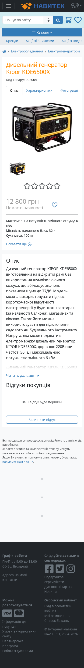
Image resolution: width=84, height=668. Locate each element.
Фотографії (69, 90)
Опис (14, 90)
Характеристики (39, 90)
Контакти (9, 580)
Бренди (12, 41)
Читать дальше (20, 375)
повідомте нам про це (17, 462)
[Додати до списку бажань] (54, 204)
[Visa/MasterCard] (21, 613)
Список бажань (56, 620)
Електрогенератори (64, 51)
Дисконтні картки (58, 586)
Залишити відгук (42, 419)
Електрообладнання (27, 51)
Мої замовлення (57, 615)
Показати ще (16, 244)
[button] (76, 6)
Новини (50, 591)
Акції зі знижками (40, 41)
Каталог (43, 32)
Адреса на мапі (14, 575)
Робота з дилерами (17, 651)
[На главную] (4, 51)
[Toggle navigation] (8, 6)
